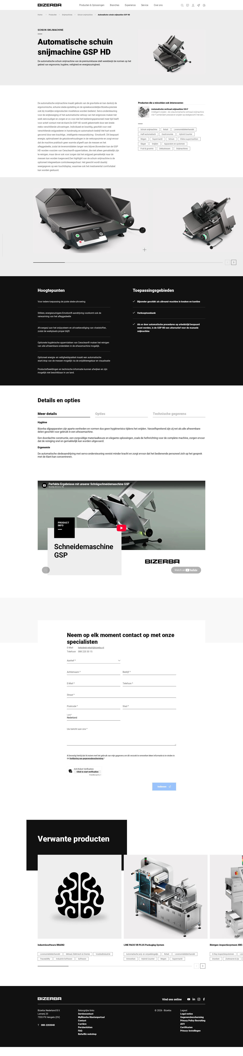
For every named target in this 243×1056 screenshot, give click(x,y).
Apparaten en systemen (174, 143)
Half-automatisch (148, 134)
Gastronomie (167, 134)
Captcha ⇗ (95, 775)
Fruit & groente (146, 148)
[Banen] (198, 5)
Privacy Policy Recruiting (192, 1020)
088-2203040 (48, 1024)
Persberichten (85, 1027)
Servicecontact (85, 1013)
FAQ (80, 1030)
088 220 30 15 (85, 651)
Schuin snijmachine (85, 15)
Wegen (143, 139)
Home (40, 15)
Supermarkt (157, 139)
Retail (165, 129)
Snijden (155, 143)
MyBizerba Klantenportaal (91, 1017)
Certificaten (186, 1027)
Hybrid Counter (185, 134)
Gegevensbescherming (192, 1017)
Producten (53, 15)
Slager (143, 143)
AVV (182, 1023)
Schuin (171, 139)
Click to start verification (87, 771)
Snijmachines (67, 15)
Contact (82, 1020)
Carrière (82, 1023)
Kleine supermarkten (189, 139)
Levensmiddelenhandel (184, 129)
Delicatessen (164, 148)
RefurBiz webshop (87, 1033)
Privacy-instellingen (190, 1030)
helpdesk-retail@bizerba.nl (91, 647)
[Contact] (187, 5)
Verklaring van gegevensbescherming (86, 758)
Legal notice (186, 1013)
